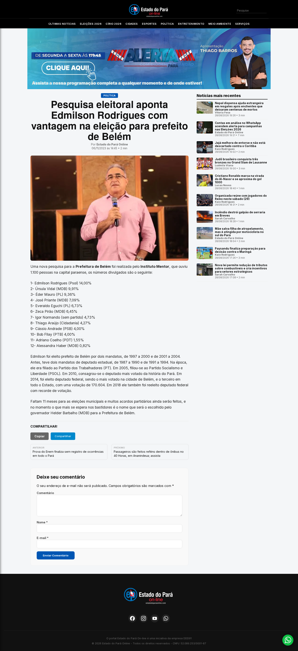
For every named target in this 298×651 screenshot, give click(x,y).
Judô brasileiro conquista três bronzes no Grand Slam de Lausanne (241, 161)
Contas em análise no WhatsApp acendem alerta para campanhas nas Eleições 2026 (238, 126)
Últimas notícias (62, 23)
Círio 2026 (113, 23)
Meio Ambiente (219, 23)
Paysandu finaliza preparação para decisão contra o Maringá (240, 250)
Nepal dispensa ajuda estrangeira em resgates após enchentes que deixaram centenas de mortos (239, 106)
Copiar (39, 436)
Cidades (131, 23)
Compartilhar (63, 436)
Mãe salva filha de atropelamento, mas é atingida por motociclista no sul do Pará (239, 232)
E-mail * (42, 538)
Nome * (42, 522)
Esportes (149, 23)
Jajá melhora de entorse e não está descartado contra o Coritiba (240, 144)
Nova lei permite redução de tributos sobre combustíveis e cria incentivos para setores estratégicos (241, 268)
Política (167, 23)
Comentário (45, 493)
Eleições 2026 (91, 23)
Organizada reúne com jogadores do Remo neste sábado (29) (241, 197)
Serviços (242, 23)
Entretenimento (191, 23)
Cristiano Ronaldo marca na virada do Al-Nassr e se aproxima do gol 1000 (239, 179)
